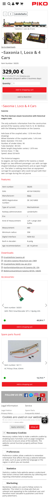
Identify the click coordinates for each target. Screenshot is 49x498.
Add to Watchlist (24, 97)
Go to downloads (8, 47)
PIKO (29, 196)
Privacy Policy (6, 413)
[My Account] (13, 3)
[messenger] (31, 395)
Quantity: (7, 83)
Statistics (11, 468)
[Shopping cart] (21, 3)
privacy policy (19, 422)
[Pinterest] (44, 399)
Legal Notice (6, 410)
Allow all (34, 427)
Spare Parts (30, 410)
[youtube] (42, 395)
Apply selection (17, 427)
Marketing (12, 483)
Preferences (13, 451)
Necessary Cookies (16, 432)
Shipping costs (25, 76)
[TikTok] (39, 399)
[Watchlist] (17, 3)
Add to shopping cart (24, 90)
